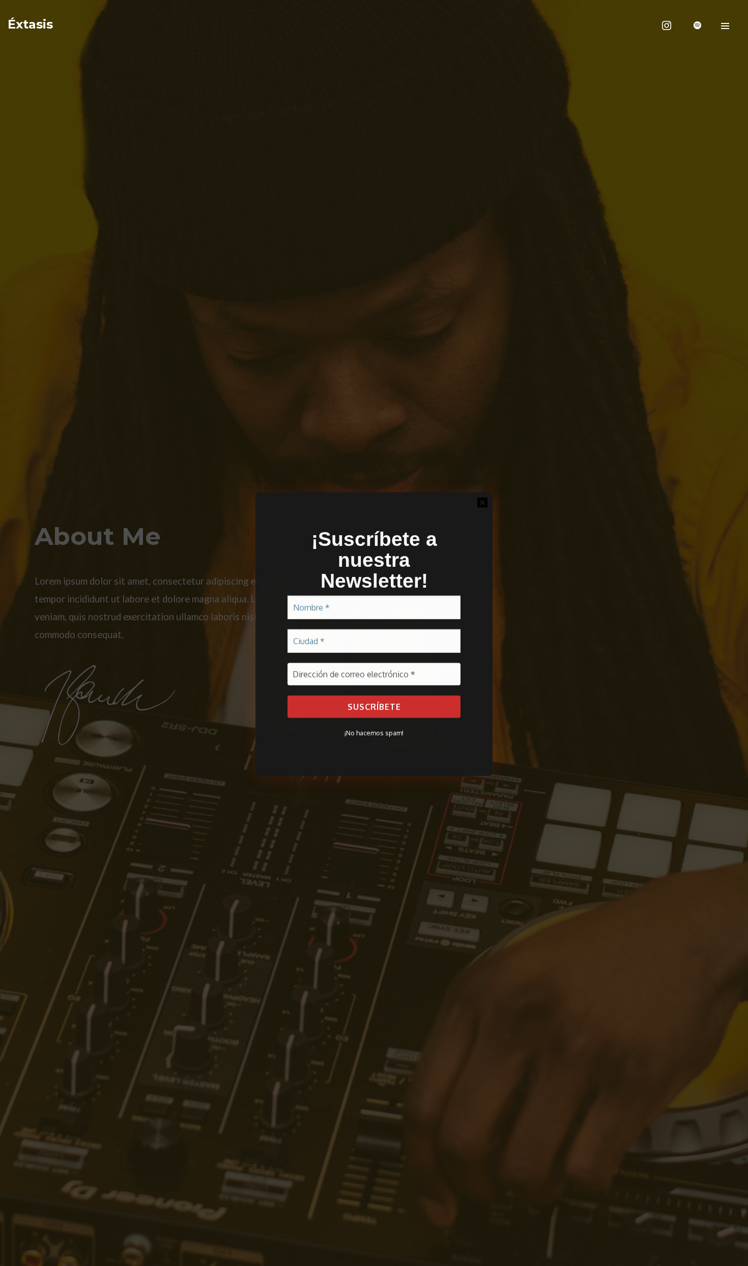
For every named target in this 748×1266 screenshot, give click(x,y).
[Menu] (725, 25)
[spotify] (697, 25)
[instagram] (666, 25)
